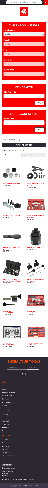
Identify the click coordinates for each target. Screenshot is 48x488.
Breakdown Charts (8, 393)
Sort (4, 155)
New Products (6, 402)
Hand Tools (6, 427)
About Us (5, 440)
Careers (4, 443)
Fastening (5, 424)
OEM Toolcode (9, 92)
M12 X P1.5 (6, 249)
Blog (3, 386)
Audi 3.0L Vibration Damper (36, 184)
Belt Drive (30, 217)
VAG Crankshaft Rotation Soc (36, 247)
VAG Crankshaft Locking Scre (12, 247)
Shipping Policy (7, 455)
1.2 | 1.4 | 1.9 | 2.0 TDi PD (10, 313)
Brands (4, 390)
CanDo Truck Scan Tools (10, 396)
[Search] (39, 2)
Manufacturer (9, 30)
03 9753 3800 (8, 465)
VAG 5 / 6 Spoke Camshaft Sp (36, 215)
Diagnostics (6, 421)
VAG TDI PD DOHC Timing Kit (36, 279)
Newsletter (5, 446)
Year (5, 50)
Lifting (4, 430)
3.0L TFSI (30, 185)
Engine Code (8, 70)
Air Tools (5, 415)
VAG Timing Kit (8, 311)
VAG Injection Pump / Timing (12, 279)
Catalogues (6, 399)
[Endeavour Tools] (24, 11)
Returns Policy (7, 452)
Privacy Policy (6, 449)
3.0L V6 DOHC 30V (9, 345)
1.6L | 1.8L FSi (31, 345)
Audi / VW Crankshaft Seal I (12, 184)
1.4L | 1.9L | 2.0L (31, 281)
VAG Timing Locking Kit (35, 343)
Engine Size (8, 60)
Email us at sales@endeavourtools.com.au (18, 479)
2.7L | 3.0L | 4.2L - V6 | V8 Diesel (12, 281)
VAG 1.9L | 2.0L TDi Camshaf (12, 215)
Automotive (6, 418)
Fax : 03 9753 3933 (9, 468)
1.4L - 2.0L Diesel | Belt (34, 313)
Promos (4, 405)
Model (6, 40)
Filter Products (24, 145)
